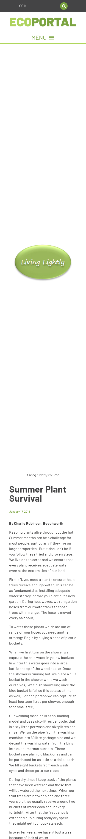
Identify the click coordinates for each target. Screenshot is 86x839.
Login (22, 6)
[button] (64, 6)
